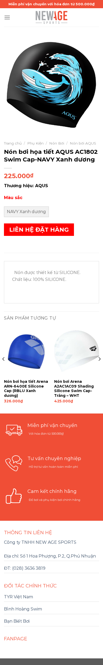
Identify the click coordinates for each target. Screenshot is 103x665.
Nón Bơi (56, 143)
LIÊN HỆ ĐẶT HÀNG (39, 229)
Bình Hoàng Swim (23, 609)
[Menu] (7, 17)
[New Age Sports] (51, 17)
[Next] (99, 369)
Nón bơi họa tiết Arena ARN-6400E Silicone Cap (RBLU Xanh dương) (26, 388)
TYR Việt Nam (18, 596)
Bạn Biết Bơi (17, 621)
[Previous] (3, 369)
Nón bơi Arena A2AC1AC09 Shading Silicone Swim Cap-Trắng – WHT (74, 388)
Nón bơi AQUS (83, 143)
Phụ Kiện (35, 143)
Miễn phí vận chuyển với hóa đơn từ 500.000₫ (51, 4)
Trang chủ (13, 143)
